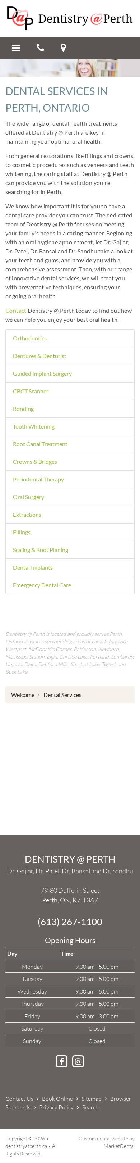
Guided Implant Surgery (42, 373)
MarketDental (119, 1146)
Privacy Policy (56, 1107)
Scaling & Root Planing (40, 549)
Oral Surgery (28, 496)
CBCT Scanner (30, 391)
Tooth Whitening (34, 426)
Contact (16, 310)
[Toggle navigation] (16, 48)
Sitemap (91, 1098)
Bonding (23, 408)
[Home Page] (70, 17)
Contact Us (19, 1098)
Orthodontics (30, 338)
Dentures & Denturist (39, 355)
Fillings (22, 532)
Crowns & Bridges (35, 461)
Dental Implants (33, 567)
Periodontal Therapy (38, 479)
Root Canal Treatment (40, 443)
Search (90, 1107)
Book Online (57, 1098)
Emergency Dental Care (42, 585)
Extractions (27, 514)
